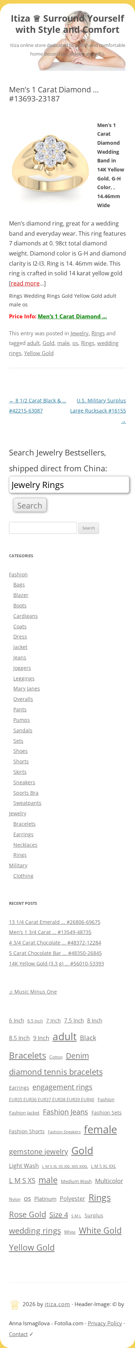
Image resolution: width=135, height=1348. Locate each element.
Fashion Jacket (24, 1113)
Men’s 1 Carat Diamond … (72, 316)
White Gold (100, 1230)
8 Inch (94, 1020)
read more (25, 283)
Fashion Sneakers (64, 1131)
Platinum (45, 1198)
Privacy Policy (105, 1323)
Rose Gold (27, 1214)
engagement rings (62, 1087)
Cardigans (25, 615)
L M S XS (22, 1180)
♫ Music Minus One (33, 991)
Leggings (24, 678)
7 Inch (53, 1020)
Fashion (18, 574)
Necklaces (25, 844)
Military (18, 865)
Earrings (23, 834)
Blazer (20, 595)
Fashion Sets (106, 1112)
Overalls (23, 698)
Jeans (19, 657)
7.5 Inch (74, 1020)
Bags (19, 584)
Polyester (72, 1198)
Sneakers (24, 782)
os (75, 342)
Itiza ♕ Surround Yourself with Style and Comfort (67, 24)
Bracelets (24, 823)
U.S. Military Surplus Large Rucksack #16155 (98, 411)
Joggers (22, 667)
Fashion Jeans (65, 1112)
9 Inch (41, 1038)
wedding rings (35, 1230)
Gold (48, 342)
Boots (20, 605)
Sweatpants (27, 802)
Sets (18, 740)
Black (88, 1037)
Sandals (22, 730)
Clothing (23, 875)
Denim (77, 1056)
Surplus (94, 1215)
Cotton (56, 1057)
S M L (76, 1215)
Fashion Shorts (27, 1131)
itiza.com (57, 1304)
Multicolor (109, 1181)
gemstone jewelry (38, 1151)
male (63, 342)
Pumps (21, 719)
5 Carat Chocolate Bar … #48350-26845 (55, 953)
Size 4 (58, 1215)
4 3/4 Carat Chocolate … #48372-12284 (55, 942)
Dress (20, 636)
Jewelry (80, 333)
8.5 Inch (19, 1038)
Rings (98, 333)
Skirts (20, 771)
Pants (20, 709)
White (70, 1232)
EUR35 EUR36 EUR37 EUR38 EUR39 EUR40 (51, 1099)
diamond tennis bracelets (56, 1071)
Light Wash (24, 1166)
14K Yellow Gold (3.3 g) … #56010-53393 (56, 963)
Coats (20, 626)
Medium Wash (76, 1181)
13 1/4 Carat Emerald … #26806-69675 (54, 922)
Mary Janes (26, 688)
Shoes (20, 750)
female (100, 1129)
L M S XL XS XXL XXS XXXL (65, 1166)
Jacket (20, 647)
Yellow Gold (39, 353)
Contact (18, 1334)
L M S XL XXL (103, 1166)
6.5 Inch (35, 1021)
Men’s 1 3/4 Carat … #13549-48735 (50, 932)
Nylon (15, 1199)
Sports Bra (26, 792)
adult (33, 342)
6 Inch (16, 1020)
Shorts (21, 761)
